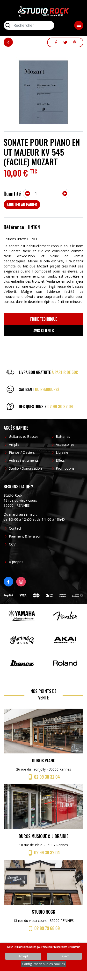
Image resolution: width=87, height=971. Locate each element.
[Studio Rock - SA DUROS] (43, 10)
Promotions (65, 468)
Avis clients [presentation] (43, 330)
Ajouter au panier (22, 204)
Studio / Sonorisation (25, 468)
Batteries (63, 436)
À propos (16, 561)
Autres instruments (24, 460)
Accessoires (65, 444)
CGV (12, 544)
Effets (60, 460)
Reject (64, 956)
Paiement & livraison (25, 536)
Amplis (14, 444)
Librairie (62, 452)
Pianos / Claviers (22, 452)
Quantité (12, 193)
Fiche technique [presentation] (43, 319)
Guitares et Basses (23, 436)
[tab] (43, 319)
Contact (15, 528)
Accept (23, 956)
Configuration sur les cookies (43, 964)
